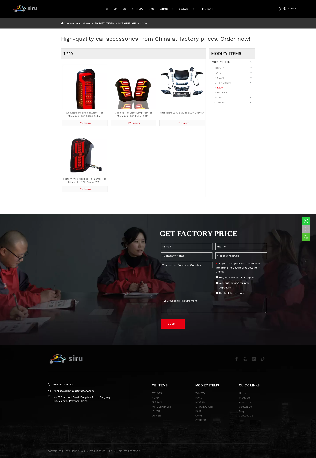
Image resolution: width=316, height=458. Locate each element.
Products (244, 397)
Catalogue (245, 406)
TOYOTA (219, 67)
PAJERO (222, 92)
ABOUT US (167, 9)
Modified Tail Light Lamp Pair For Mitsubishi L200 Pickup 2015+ (133, 114)
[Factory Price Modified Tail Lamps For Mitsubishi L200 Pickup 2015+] (84, 152)
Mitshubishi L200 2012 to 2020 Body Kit (182, 112)
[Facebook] (236, 359)
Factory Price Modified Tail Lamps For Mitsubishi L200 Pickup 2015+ (84, 180)
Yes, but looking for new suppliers (233, 285)
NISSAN (219, 77)
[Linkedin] (254, 359)
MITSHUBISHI (222, 82)
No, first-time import (231, 293)
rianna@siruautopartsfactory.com (73, 390)
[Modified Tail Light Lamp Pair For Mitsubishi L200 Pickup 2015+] (133, 86)
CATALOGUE (187, 9)
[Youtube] (245, 359)
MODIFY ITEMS (133, 9)
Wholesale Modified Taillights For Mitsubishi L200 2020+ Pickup (84, 114)
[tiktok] (262, 359)
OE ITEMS (111, 9)
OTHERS (219, 102)
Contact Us (246, 415)
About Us (245, 402)
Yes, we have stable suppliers (237, 277)
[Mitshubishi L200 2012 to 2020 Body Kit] (182, 81)
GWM (198, 415)
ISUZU (218, 97)
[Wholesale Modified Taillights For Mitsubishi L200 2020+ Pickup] (84, 94)
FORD (217, 72)
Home (243, 393)
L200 (220, 87)
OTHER (156, 415)
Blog (241, 411)
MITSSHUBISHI (161, 406)
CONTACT (206, 9)
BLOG (151, 9)
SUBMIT (173, 323)
